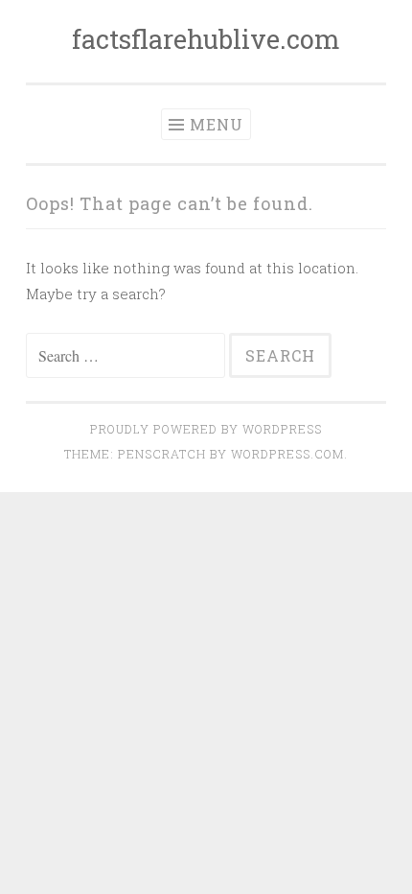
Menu (216, 124)
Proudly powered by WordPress (206, 428)
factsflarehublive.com (206, 39)
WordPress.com (287, 453)
